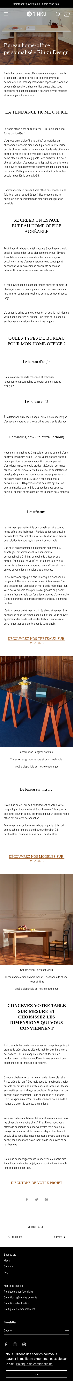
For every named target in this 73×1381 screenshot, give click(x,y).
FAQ (6, 1272)
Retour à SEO (36, 1227)
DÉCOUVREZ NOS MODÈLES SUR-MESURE (36, 859)
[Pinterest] (24, 1344)
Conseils (8, 1266)
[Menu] (6, 14)
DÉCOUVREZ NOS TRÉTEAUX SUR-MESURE (36, 641)
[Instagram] (15, 1344)
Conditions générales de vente (20, 1297)
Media (7, 1260)
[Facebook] (6, 1344)
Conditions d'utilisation (16, 1303)
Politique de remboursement (19, 1309)
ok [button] (36, 1374)
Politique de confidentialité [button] (34, 1364)
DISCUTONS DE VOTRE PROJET (36, 1183)
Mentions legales (13, 1285)
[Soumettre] (67, 1330)
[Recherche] (58, 14)
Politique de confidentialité (18, 1291)
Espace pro (10, 1254)
